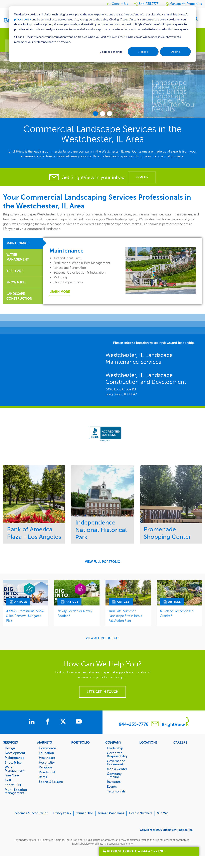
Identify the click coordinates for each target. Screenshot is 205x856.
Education (46, 753)
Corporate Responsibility (117, 754)
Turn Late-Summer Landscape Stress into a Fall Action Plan (125, 616)
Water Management (14, 768)
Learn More (59, 292)
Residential (47, 772)
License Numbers (140, 813)
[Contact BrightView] (155, 724)
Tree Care (12, 775)
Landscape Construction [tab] (19, 296)
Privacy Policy (62, 813)
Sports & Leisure (51, 781)
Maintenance (14, 757)
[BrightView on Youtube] (79, 722)
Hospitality (47, 762)
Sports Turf (13, 785)
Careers (180, 742)
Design (10, 748)
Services (10, 742)
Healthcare (47, 757)
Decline (175, 51)
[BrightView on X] (64, 722)
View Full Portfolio (102, 561)
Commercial (48, 748)
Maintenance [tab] (17, 243)
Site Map (162, 813)
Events (112, 786)
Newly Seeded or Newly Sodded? (74, 613)
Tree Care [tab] (14, 271)
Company (113, 742)
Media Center (117, 769)
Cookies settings (110, 51)
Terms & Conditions (111, 813)
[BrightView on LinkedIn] (32, 722)
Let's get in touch (102, 692)
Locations (148, 742)
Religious (45, 767)
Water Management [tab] (17, 257)
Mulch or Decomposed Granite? (177, 613)
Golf (8, 780)
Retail (43, 777)
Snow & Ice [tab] (15, 282)
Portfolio (80, 742)
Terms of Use (84, 813)
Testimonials (116, 791)
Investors (114, 781)
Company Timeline (114, 775)
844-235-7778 (134, 724)
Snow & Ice (13, 762)
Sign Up (142, 177)
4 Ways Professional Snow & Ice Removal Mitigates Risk (25, 616)
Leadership (115, 748)
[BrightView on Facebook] (48, 722)
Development (15, 753)
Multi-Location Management (16, 791)
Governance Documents (116, 762)
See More (34, 494)
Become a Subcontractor (31, 813)
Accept (143, 51)
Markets (44, 742)
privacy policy (22, 19)
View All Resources (103, 638)
